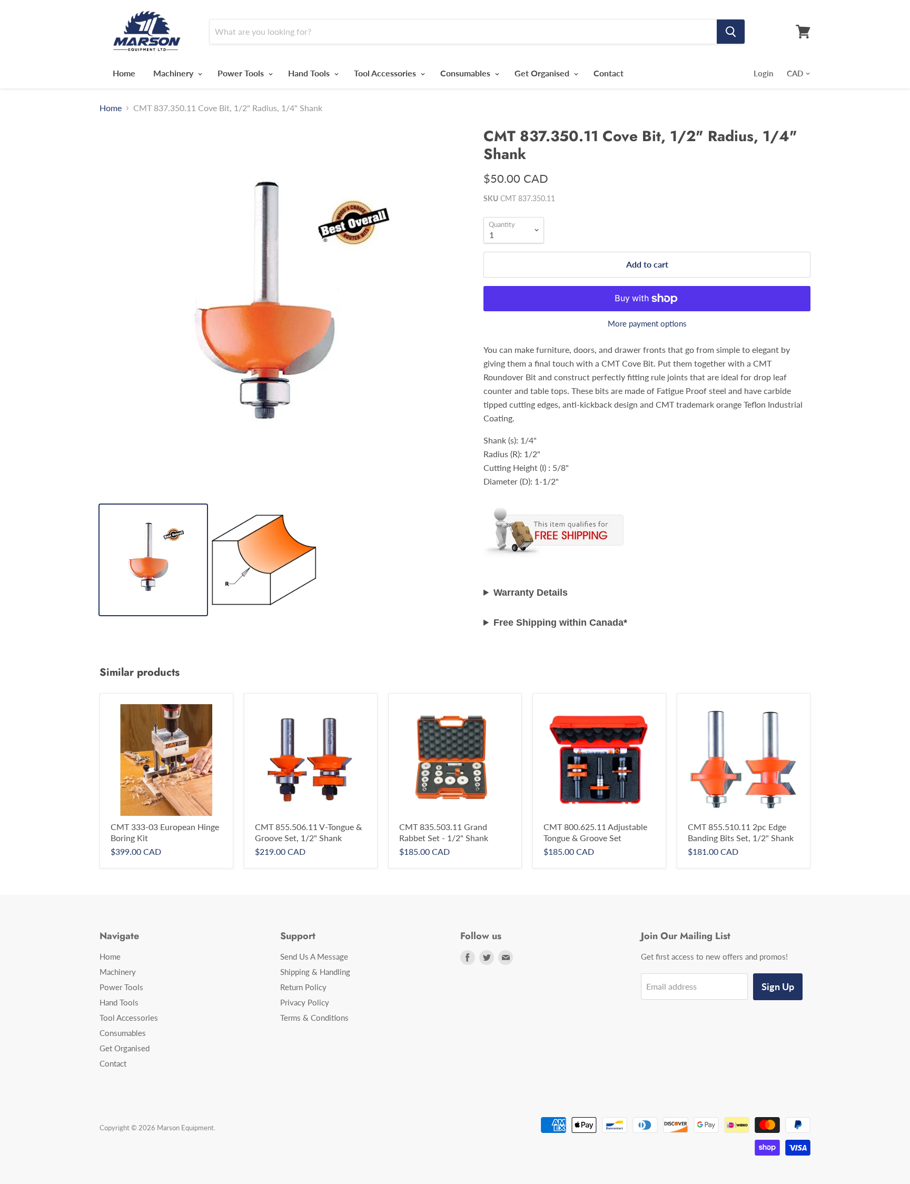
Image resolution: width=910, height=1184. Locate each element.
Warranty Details (530, 592)
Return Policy (303, 987)
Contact (609, 73)
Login (763, 73)
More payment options (647, 323)
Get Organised (543, 73)
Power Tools (241, 73)
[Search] (731, 31)
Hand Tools (310, 73)
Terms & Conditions (314, 1017)
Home (124, 73)
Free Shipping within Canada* (560, 622)
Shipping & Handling (315, 971)
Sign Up (777, 986)
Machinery (174, 73)
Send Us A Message (314, 956)
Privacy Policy (304, 1002)
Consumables (466, 73)
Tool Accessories (386, 73)
